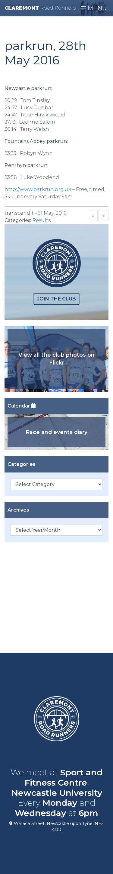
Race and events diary (56, 432)
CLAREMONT (40, 8)
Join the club (56, 299)
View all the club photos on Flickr (56, 359)
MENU (96, 8)
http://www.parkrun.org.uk (38, 189)
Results (41, 220)
